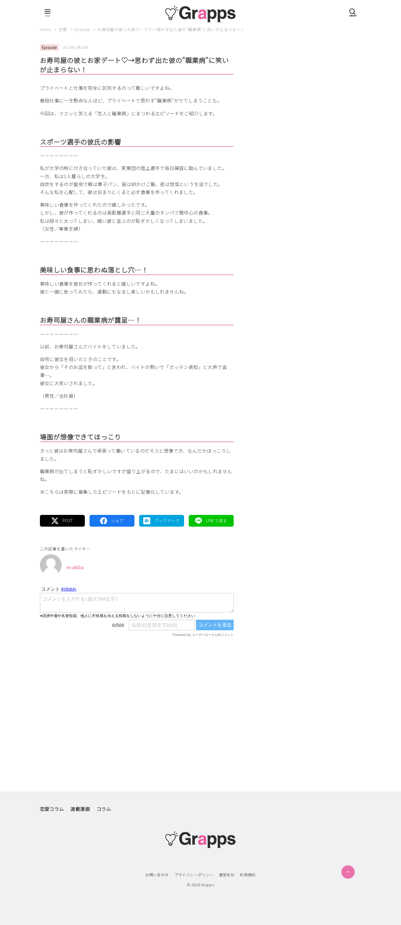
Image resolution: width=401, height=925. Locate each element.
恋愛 (63, 29)
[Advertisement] (137, 702)
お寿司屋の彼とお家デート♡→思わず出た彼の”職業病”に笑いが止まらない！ (171, 29)
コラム (104, 808)
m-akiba (75, 567)
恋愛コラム (52, 808)
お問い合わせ (157, 874)
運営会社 (227, 874)
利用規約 (248, 874)
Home (46, 29)
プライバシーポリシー (194, 874)
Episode (83, 29)
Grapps (207, 884)
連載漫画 (80, 808)
